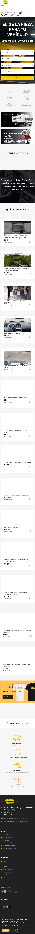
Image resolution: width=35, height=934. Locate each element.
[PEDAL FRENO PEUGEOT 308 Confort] (17, 293)
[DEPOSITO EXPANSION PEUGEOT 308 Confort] (17, 455)
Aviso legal (6, 840)
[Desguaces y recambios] (9, 2)
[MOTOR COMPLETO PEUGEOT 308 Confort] (17, 487)
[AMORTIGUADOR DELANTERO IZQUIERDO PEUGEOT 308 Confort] (17, 584)
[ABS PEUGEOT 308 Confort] (17, 519)
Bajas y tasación (7, 872)
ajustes (16, 925)
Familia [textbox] (8, 65)
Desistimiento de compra (10, 848)
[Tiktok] (10, 907)
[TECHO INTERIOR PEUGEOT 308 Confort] (17, 357)
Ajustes (14, 930)
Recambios (6, 864)
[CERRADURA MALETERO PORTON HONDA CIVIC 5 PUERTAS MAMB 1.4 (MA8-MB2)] (17, 228)
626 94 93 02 (9, 14)
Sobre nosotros (7, 869)
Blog (4, 877)
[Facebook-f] (4, 907)
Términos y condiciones (10, 845)
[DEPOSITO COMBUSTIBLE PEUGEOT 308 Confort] (17, 422)
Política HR (6, 835)
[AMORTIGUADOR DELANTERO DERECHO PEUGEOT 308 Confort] (17, 552)
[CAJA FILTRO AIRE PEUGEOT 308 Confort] (17, 390)
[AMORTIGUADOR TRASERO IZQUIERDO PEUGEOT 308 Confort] (17, 656)
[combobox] (17, 52)
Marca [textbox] (8, 52)
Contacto (5, 875)
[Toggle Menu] (2, 6)
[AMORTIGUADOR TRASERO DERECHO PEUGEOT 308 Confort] (17, 623)
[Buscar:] (15, 15)
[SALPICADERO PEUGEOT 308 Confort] (17, 325)
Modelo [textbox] (8, 59)
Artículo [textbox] (9, 71)
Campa (5, 866)
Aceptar (6, 930)
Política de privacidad (9, 837)
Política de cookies (8, 843)
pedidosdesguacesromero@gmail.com (16, 818)
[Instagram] (7, 907)
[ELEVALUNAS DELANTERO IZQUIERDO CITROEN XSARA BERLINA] (17, 260)
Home (4, 861)
